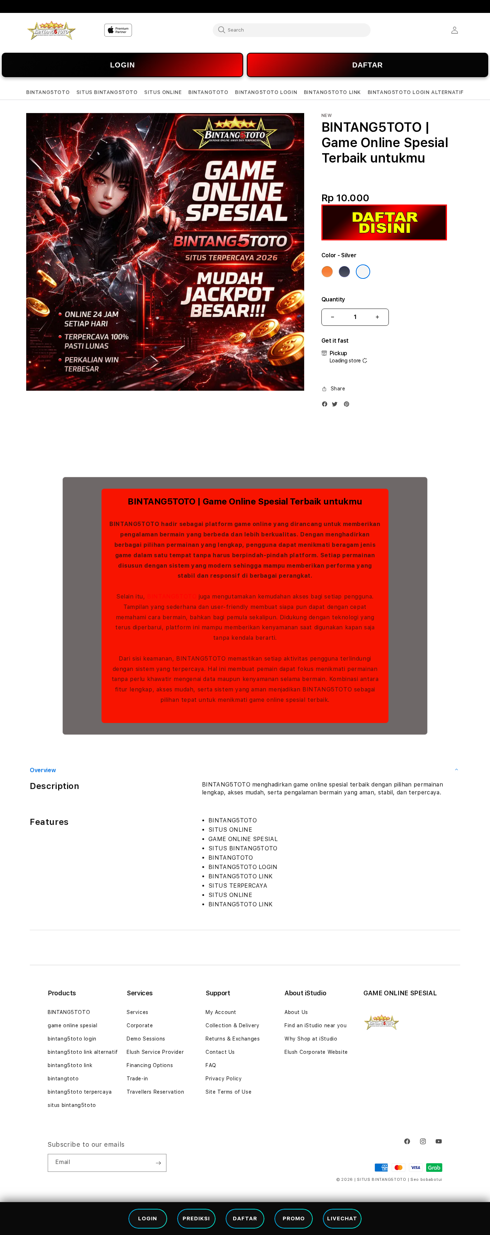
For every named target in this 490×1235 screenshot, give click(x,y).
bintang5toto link (70, 1065)
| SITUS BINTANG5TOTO (380, 1179)
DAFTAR (367, 65)
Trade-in (137, 1078)
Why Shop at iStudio (310, 1039)
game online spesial (72, 1025)
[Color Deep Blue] (344, 271)
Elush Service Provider (155, 1052)
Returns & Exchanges (233, 1039)
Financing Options (150, 1065)
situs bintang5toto (72, 1105)
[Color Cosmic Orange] (327, 271)
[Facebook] (326, 405)
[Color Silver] (363, 271)
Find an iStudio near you (315, 1025)
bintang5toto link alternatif (83, 1052)
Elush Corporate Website (316, 1052)
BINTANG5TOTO (172, 596)
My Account (221, 1012)
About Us (296, 1012)
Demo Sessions (146, 1039)
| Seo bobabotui (425, 1179)
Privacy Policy (224, 1078)
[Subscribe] (158, 1163)
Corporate (140, 1025)
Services (138, 1012)
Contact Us (220, 1052)
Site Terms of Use (228, 1092)
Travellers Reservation (155, 1092)
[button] (48, 92)
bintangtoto (63, 1078)
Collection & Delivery (233, 1025)
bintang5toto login (72, 1039)
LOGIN (122, 65)
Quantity (333, 299)
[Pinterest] (348, 405)
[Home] (51, 30)
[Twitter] (336, 405)
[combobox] (292, 29)
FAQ (211, 1065)
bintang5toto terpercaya (80, 1092)
